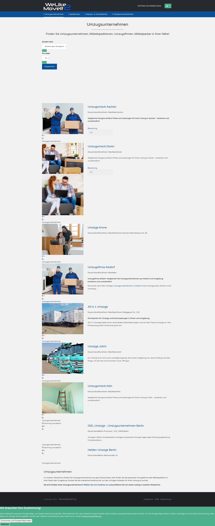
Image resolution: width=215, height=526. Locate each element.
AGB (157, 499)
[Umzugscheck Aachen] (42, 138)
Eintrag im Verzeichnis (149, 6)
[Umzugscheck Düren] (42, 219)
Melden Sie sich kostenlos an (96, 485)
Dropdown (168, 6)
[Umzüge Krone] (42, 259)
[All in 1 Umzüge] (42, 338)
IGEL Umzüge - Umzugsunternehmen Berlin (116, 425)
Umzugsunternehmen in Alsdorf (127, 286)
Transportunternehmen (123, 14)
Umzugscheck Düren (101, 146)
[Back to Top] (209, 517)
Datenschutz (165, 499)
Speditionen (75, 14)
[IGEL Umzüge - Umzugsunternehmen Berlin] (42, 429)
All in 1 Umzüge (98, 306)
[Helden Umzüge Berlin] (42, 453)
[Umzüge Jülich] (42, 378)
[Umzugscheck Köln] (42, 418)
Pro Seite (46, 53)
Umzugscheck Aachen (102, 106)
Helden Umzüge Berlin (102, 450)
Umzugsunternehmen (54, 14)
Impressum (148, 499)
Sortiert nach (47, 42)
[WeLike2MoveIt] (57, 6)
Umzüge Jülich (97, 346)
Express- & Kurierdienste (96, 14)
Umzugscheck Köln (100, 386)
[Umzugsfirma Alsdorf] (42, 299)
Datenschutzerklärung (91, 516)
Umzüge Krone (97, 227)
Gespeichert (49, 66)
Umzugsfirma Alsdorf (101, 267)
